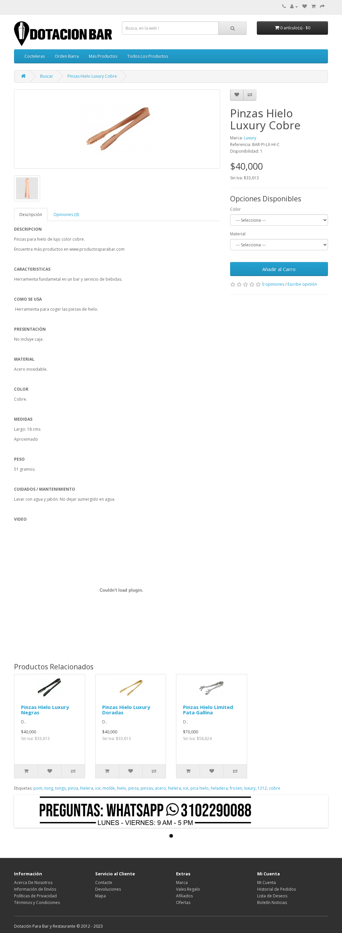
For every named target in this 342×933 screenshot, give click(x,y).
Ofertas (183, 902)
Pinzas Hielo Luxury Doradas (126, 710)
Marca (182, 882)
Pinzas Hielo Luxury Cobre (92, 76)
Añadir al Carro (279, 269)
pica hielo (199, 788)
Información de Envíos (35, 889)
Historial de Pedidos (276, 889)
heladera (219, 788)
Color (235, 209)
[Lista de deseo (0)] (304, 6)
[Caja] (322, 6)
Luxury (250, 138)
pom (37, 788)
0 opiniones (273, 284)
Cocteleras (34, 56)
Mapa (100, 896)
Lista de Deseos (272, 896)
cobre (274, 788)
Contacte (103, 882)
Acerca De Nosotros (33, 882)
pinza (73, 788)
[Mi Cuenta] (294, 6)
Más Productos (103, 56)
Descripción (30, 214)
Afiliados (184, 896)
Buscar (46, 76)
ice (98, 788)
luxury (249, 788)
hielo (121, 788)
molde (109, 788)
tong (48, 788)
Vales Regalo (188, 889)
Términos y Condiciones (37, 902)
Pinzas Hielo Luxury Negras (45, 710)
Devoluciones (108, 889)
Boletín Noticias (272, 902)
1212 (262, 788)
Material (237, 234)
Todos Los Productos (147, 56)
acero (160, 788)
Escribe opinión (302, 284)
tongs (60, 788)
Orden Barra (67, 56)
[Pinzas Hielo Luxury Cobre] (117, 129)
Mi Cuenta (266, 882)
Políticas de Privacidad (35, 896)
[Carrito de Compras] (313, 6)
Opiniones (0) (66, 214)
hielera (86, 788)
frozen (236, 788)
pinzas (147, 788)
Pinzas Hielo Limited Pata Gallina (208, 710)
